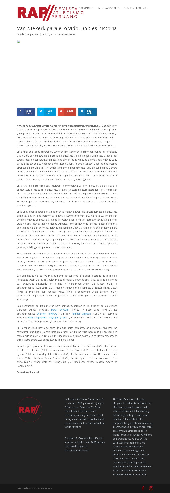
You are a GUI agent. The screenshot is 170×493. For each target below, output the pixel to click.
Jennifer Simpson (82, 313)
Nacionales (86, 8)
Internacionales (108, 8)
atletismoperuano (29, 34)
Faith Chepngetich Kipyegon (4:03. (46, 317)
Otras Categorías (134, 8)
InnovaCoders (44, 488)
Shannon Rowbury (47, 313)
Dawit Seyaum (61, 309)
